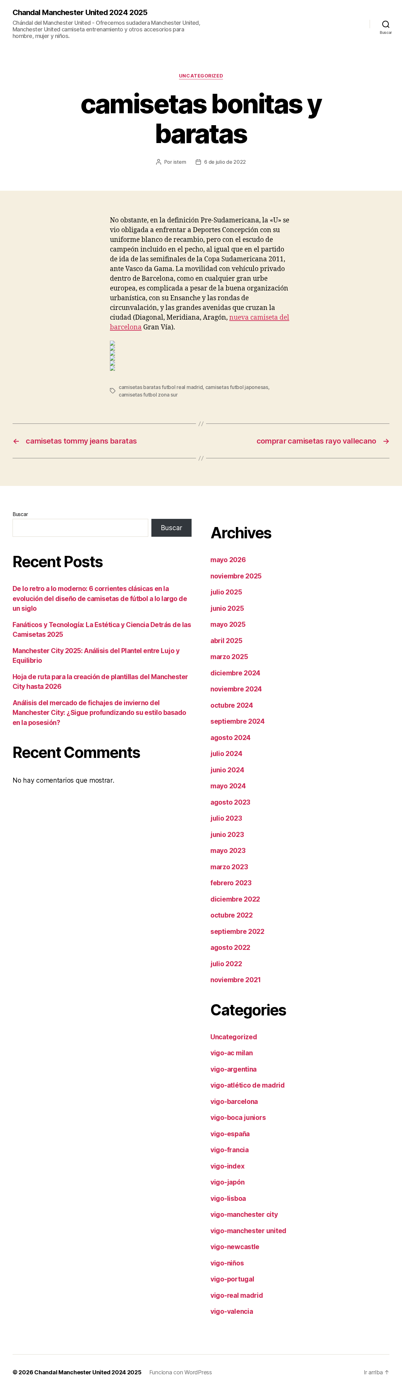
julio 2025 (226, 592)
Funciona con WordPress (180, 1372)
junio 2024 (227, 770)
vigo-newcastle (234, 1247)
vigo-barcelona (234, 1101)
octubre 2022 (231, 915)
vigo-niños (227, 1263)
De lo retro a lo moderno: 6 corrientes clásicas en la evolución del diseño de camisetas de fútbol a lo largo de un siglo (100, 598)
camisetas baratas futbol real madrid (161, 387)
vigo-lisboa (228, 1198)
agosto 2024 (230, 738)
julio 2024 (226, 754)
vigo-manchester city (244, 1214)
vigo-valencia (231, 1311)
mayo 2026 (228, 560)
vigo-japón (227, 1182)
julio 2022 (226, 964)
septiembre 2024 (237, 721)
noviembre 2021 (235, 980)
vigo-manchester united (248, 1231)
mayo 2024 (228, 786)
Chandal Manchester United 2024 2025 (80, 12)
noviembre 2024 (236, 689)
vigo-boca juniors (238, 1117)
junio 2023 (227, 835)
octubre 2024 (231, 705)
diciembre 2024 (235, 673)
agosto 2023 (230, 802)
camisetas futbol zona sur (148, 394)
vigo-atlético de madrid (247, 1085)
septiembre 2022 (237, 931)
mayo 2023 (228, 851)
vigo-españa (230, 1134)
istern (179, 162)
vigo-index (227, 1166)
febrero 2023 (231, 883)
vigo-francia (229, 1150)
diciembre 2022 (235, 899)
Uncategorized (201, 76)
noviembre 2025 (236, 576)
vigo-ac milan (231, 1053)
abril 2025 (226, 641)
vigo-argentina (233, 1069)
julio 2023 (226, 818)
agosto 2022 (230, 947)
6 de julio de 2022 (225, 162)
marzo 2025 (229, 657)
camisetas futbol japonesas (236, 387)
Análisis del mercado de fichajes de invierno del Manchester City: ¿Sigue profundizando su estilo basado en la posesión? (99, 713)
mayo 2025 (228, 624)
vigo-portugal (232, 1279)
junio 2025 (227, 608)
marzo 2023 (229, 867)
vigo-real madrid (236, 1295)
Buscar (20, 514)
